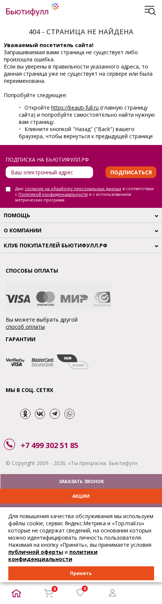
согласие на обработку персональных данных (73, 188)
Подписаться (131, 172)
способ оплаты (25, 326)
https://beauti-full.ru (75, 107)
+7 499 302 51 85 (49, 445)
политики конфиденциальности (53, 555)
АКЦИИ (81, 496)
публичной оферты (35, 551)
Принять (81, 573)
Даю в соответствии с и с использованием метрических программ (84, 194)
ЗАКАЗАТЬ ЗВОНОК (81, 481)
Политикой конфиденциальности (53, 194)
